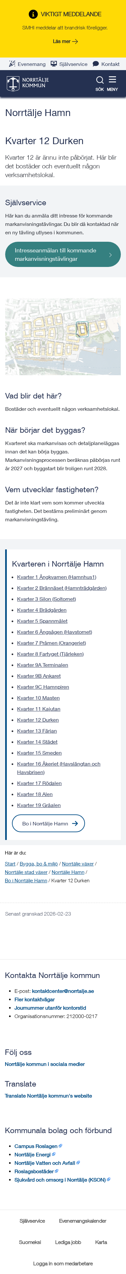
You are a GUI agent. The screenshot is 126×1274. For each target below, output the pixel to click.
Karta (101, 1242)
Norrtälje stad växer (26, 872)
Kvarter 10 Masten (38, 698)
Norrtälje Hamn (38, 112)
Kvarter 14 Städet (37, 741)
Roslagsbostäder (34, 1171)
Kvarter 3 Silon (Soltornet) (46, 599)
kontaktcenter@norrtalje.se (63, 991)
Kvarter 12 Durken (38, 720)
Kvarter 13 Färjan (37, 730)
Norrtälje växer (78, 863)
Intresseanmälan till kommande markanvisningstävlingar (55, 254)
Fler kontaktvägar (35, 999)
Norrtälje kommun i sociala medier (45, 1064)
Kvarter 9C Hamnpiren (43, 687)
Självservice (73, 64)
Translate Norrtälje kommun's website (48, 1095)
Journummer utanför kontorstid (50, 1007)
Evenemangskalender (82, 1221)
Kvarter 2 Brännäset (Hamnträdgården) (62, 588)
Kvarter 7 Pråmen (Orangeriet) (51, 643)
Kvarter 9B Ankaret (39, 676)
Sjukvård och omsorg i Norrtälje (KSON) (60, 1179)
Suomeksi (30, 1242)
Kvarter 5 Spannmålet (42, 621)
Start (10, 863)
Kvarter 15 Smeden (39, 752)
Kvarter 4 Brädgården (42, 610)
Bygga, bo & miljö (39, 863)
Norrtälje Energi (33, 1154)
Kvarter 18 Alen (35, 794)
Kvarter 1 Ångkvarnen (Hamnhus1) (56, 577)
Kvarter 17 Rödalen (39, 783)
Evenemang (32, 64)
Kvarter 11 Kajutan (38, 709)
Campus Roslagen (36, 1146)
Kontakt (110, 64)
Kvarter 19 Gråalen (39, 805)
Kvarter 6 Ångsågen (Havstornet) (54, 632)
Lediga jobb (68, 1242)
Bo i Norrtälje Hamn (45, 823)
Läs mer (61, 41)
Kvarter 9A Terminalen (42, 665)
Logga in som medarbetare (63, 1263)
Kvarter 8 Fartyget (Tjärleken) (50, 654)
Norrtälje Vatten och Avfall (45, 1163)
